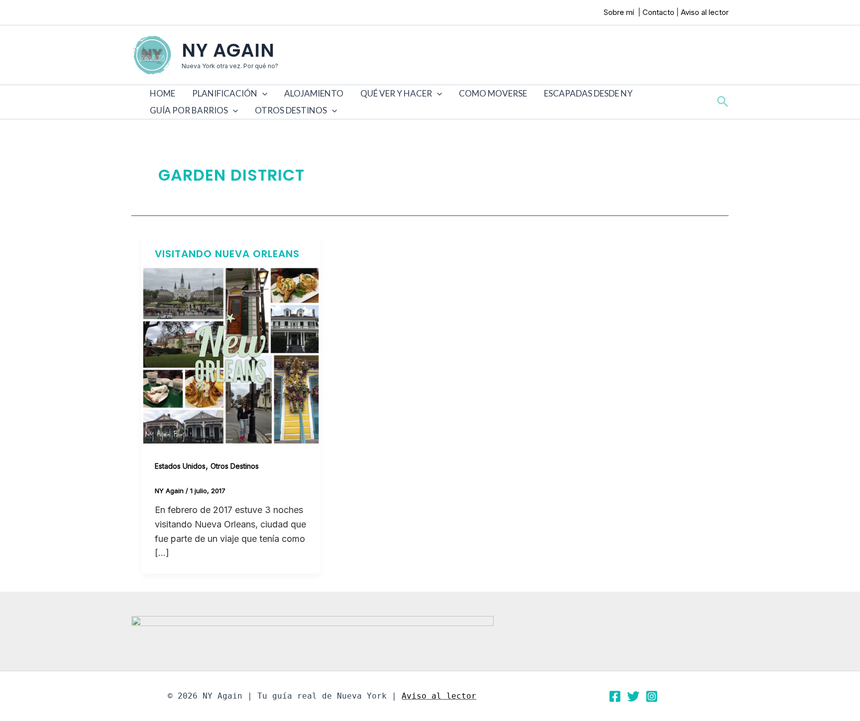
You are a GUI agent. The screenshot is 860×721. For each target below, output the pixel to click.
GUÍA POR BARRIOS (189, 110)
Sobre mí (620, 12)
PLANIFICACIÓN (224, 93)
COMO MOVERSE (493, 93)
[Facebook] (615, 696)
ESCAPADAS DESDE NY (588, 93)
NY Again (228, 50)
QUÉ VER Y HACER (396, 93)
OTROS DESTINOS (291, 110)
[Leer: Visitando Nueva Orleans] (231, 355)
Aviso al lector (705, 12)
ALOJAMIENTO (313, 93)
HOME (162, 93)
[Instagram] (651, 696)
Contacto (658, 12)
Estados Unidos (180, 466)
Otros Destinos (235, 466)
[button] (262, 93)
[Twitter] (633, 696)
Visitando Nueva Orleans (227, 254)
